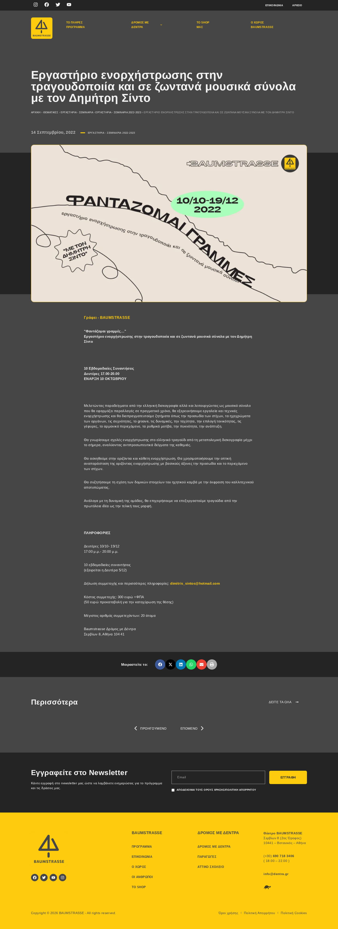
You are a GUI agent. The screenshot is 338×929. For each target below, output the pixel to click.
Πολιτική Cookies (294, 913)
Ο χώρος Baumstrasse (262, 25)
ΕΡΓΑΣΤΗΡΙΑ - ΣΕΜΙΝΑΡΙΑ (77, 112)
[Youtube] (69, 4)
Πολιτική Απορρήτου (259, 913)
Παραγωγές (207, 856)
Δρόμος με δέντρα (140, 25)
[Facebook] (46, 4)
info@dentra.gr (276, 874)
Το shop (139, 887)
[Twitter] (58, 4)
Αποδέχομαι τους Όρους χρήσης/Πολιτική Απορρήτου (216, 789)
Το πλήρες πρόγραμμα (75, 25)
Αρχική (35, 112)
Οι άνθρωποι (142, 877)
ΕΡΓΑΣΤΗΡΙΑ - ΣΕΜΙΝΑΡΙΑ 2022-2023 (118, 112)
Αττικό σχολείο (211, 867)
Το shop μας (203, 25)
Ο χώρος (139, 867)
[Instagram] (35, 4)
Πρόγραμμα (142, 846)
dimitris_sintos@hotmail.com (195, 583)
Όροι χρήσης (228, 913)
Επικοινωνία (274, 5)
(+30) (279, 856)
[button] (160, 664)
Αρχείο (297, 5)
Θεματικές (50, 112)
